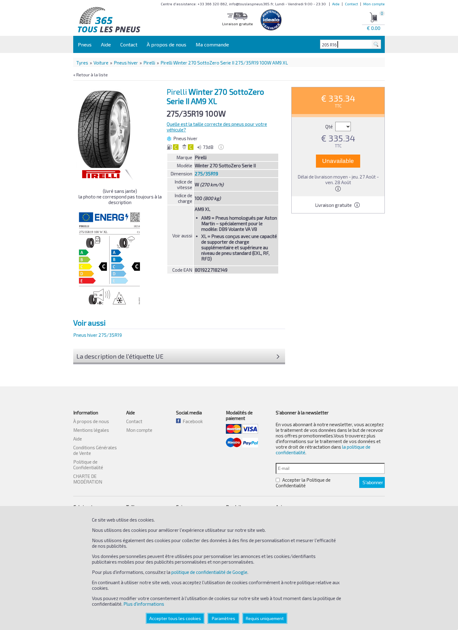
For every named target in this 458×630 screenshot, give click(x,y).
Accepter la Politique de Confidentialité (303, 482)
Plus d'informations (143, 604)
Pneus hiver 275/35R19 (97, 335)
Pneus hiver (126, 62)
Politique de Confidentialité (88, 464)
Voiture (100, 62)
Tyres (82, 62)
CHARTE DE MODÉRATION (87, 478)
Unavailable (338, 161)
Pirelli (149, 62)
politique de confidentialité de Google (209, 572)
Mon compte (374, 4)
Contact (351, 4)
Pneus (85, 44)
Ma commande (212, 44)
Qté (329, 126)
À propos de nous (166, 44)
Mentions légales (91, 430)
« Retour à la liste (90, 74)
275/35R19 (206, 173)
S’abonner (372, 482)
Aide (336, 4)
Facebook (192, 421)
